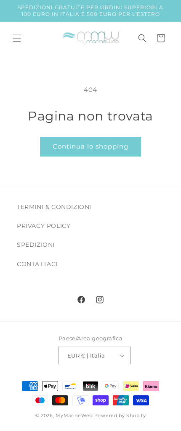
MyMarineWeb (74, 415)
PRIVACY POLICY (43, 226)
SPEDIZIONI (36, 244)
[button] (17, 38)
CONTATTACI (37, 264)
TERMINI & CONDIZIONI (54, 207)
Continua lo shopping (90, 146)
